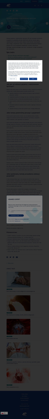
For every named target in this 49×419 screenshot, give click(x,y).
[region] (24, 71)
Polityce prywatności (14, 75)
